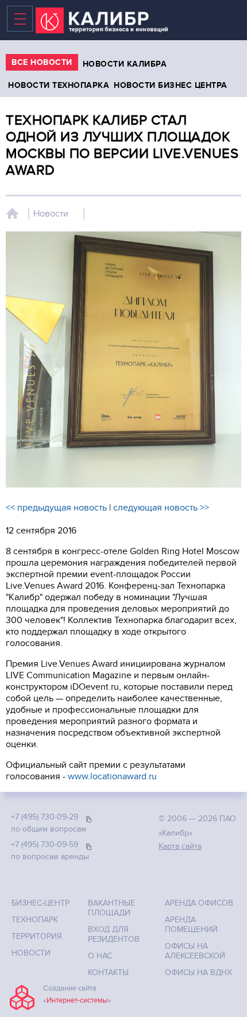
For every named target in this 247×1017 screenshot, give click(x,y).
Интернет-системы (77, 1000)
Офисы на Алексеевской (195, 951)
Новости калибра (125, 64)
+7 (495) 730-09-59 (44, 844)
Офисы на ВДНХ (198, 972)
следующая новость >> (161, 507)
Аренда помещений (191, 924)
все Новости (41, 62)
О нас (100, 956)
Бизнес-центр (40, 903)
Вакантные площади (111, 908)
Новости (50, 213)
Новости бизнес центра (170, 85)
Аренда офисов (199, 903)
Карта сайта (180, 846)
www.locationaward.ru (112, 776)
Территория (36, 936)
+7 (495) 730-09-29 (44, 817)
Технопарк (34, 920)
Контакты (108, 972)
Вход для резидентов (114, 934)
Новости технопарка (58, 85)
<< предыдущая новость (56, 507)
